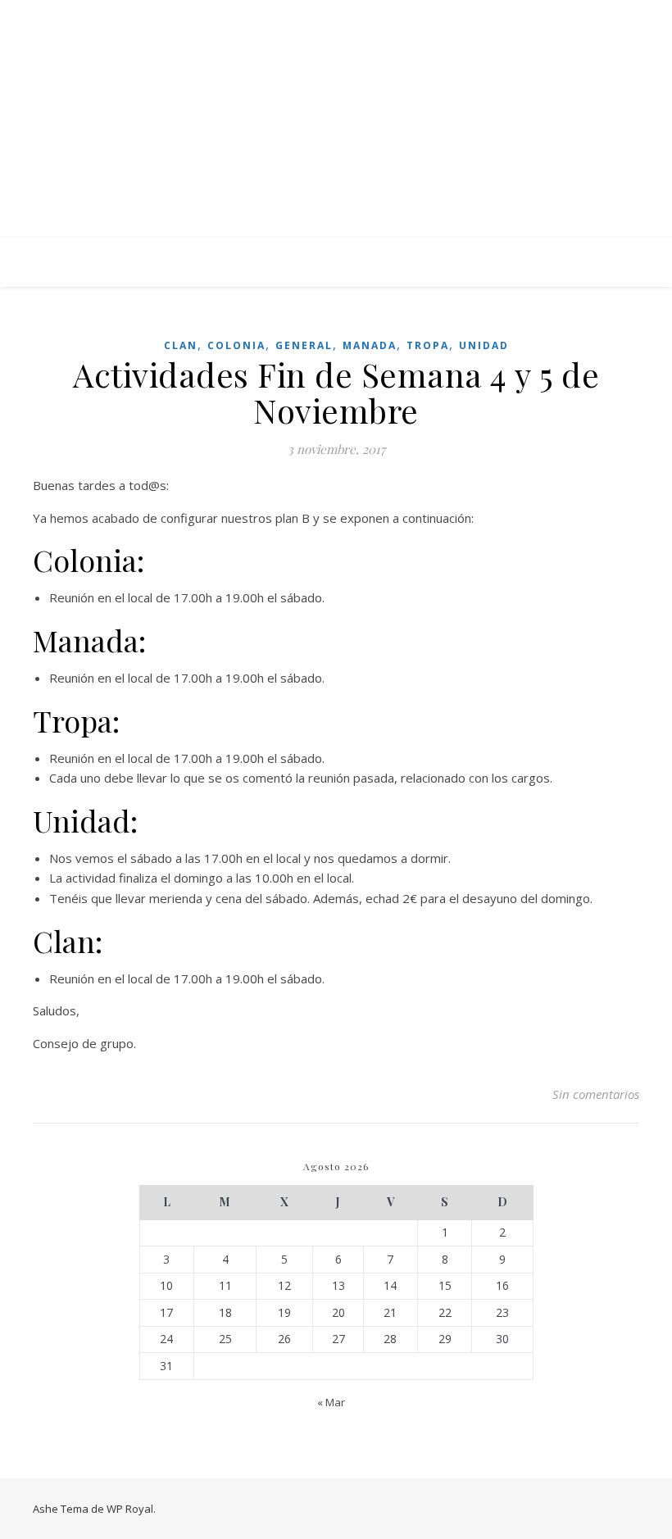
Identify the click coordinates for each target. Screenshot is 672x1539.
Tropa (427, 345)
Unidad (484, 345)
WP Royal (130, 1508)
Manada (370, 345)
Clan (181, 345)
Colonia (236, 345)
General (304, 345)
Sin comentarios (595, 1094)
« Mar (331, 1402)
